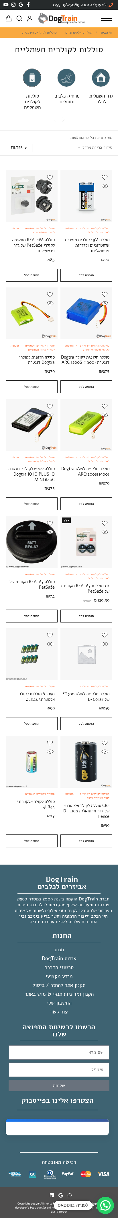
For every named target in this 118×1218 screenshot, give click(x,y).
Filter (17, 147)
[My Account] (30, 18)
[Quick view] (104, 186)
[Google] (21, 4)
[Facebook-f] (28, 4)
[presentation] (63, 120)
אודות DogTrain (59, 958)
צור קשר (59, 1011)
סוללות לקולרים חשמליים (94, 228)
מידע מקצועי (59, 976)
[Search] (19, 18)
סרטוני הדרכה (59, 967)
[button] (105, 1205)
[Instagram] (13, 4)
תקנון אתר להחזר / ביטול (59, 985)
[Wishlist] (104, 177)
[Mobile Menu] (106, 18)
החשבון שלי (59, 1002)
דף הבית (106, 32)
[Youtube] (6, 4)
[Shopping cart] (9, 19)
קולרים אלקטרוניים (78, 32)
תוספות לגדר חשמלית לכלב (87, 230)
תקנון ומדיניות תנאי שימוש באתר (59, 994)
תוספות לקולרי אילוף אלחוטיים (87, 348)
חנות (59, 949)
